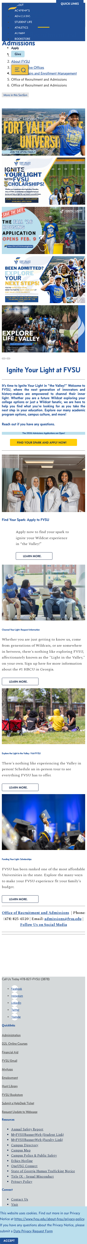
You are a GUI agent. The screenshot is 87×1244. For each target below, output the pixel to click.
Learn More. (32, 556)
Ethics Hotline (22, 1160)
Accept (9, 1240)
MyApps (7, 1069)
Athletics (21, 27)
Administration (11, 1035)
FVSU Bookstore (12, 1095)
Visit (14, 1204)
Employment (10, 1078)
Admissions (22, 16)
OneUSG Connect (24, 1166)
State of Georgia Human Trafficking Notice (43, 1171)
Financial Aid (10, 1052)
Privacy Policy (21, 1181)
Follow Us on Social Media (43, 925)
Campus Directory (24, 1145)
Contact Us (19, 1199)
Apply (15, 48)
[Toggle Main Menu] (20, 70)
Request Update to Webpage (19, 1112)
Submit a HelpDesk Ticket (18, 1103)
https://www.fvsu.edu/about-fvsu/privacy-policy (49, 1219)
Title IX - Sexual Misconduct (32, 1176)
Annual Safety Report (27, 1129)
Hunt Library (10, 1086)
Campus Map (21, 1150)
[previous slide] (4, 358)
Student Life (23, 22)
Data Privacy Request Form (33, 1231)
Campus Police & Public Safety (34, 1155)
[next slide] (8, 358)
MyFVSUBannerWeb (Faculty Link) (37, 1139)
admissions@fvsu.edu (62, 919)
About (19, 5)
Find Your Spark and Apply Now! (42, 442)
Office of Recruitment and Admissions (35, 913)
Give (18, 54)
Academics (22, 10)
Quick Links (70, 3)
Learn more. (18, 681)
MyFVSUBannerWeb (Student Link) (37, 1134)
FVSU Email (9, 1061)
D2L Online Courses (14, 1044)
